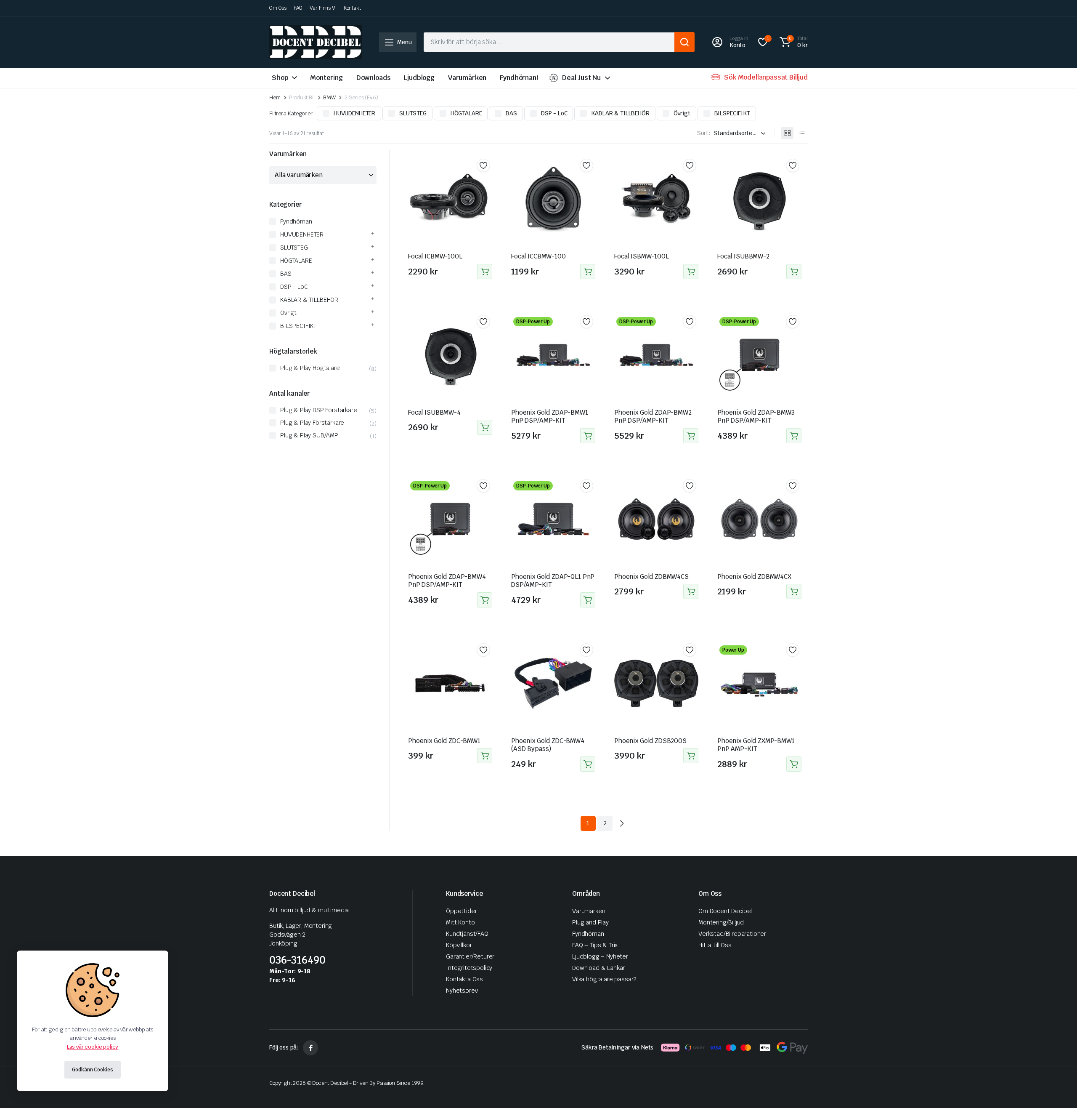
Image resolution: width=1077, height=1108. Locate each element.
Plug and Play (590, 922)
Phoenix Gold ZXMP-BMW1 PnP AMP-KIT (756, 745)
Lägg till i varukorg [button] (484, 271)
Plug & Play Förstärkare (312, 422)
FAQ (298, 8)
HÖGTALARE (466, 113)
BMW (329, 97)
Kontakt (352, 8)
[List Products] (801, 133)
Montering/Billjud (721, 922)
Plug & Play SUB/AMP (309, 435)
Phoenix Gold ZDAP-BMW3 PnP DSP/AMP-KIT (756, 416)
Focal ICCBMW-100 (538, 256)
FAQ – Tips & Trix (595, 945)
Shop (280, 77)
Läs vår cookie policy (93, 1046)
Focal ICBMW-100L (435, 256)
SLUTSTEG (413, 113)
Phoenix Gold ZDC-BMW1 (444, 741)
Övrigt (682, 113)
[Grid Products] (787, 133)
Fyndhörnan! (519, 77)
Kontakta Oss (464, 979)
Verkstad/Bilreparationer (732, 934)
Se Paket (587, 435)
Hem (275, 97)
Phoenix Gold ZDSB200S (650, 741)
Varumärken (467, 77)
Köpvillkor (459, 945)
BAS (511, 113)
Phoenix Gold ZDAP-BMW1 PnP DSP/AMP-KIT (549, 416)
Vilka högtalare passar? (604, 979)
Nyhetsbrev (461, 990)
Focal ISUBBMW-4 (434, 412)
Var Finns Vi (323, 8)
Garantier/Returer (470, 956)
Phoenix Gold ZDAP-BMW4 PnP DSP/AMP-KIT (447, 581)
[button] (792, 42)
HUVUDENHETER (354, 113)
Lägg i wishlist (483, 165)
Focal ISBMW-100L (641, 256)
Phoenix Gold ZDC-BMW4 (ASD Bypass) (547, 745)
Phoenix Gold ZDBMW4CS (651, 577)
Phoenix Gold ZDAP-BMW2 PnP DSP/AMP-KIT (653, 416)
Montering (326, 77)
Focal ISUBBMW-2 (743, 256)
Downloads (373, 77)
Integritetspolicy (469, 968)
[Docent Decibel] (315, 42)
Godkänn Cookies (92, 1069)
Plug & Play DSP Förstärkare (318, 410)
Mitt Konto (460, 922)
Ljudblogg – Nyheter (600, 956)
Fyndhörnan (296, 221)
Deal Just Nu (581, 77)
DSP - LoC (554, 113)
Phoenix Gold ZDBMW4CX (754, 577)
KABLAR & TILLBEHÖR (620, 113)
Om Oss (277, 8)
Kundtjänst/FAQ (467, 934)
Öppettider (461, 911)
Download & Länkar (598, 968)
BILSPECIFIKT (732, 113)
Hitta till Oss (715, 945)
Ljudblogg (419, 77)
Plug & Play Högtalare (310, 368)
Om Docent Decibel (725, 911)
